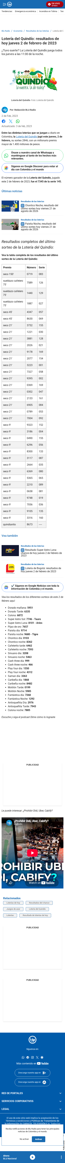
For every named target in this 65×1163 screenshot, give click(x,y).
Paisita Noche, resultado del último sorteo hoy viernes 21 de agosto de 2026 (38, 226)
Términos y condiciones (17, 1121)
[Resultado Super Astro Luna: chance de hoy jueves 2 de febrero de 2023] (10, 550)
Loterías (10, 915)
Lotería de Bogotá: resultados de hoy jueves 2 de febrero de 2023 (41, 570)
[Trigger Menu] (4, 4)
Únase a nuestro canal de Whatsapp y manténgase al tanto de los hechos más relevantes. (33, 155)
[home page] (32, 1040)
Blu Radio (6, 31)
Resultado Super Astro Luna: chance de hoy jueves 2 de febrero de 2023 (41, 552)
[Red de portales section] (60, 1093)
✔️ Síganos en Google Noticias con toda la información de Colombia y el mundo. (35, 587)
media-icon (32, 1157)
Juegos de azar (13, 909)
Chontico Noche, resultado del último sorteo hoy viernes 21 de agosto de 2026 (39, 208)
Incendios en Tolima (48, 11)
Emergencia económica (25, 11)
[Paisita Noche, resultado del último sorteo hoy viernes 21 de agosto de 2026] (10, 224)
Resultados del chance (39, 903)
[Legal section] (60, 1109)
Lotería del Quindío (26, 136)
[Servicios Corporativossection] (60, 1101)
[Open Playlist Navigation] (61, 1157)
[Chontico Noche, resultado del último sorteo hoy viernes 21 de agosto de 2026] (10, 206)
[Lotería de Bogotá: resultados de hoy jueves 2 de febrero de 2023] (10, 568)
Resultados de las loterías (37, 31)
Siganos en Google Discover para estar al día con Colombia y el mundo (34, 168)
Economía (18, 31)
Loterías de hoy (13, 903)
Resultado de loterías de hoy (35, 915)
